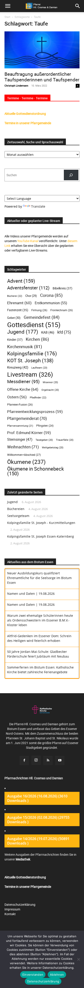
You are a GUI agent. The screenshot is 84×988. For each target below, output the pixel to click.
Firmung (39, 310)
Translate (38, 206)
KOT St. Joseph (30, 360)
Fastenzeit (17, 310)
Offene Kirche (22, 389)
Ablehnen (57, 974)
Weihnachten (23, 447)
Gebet (14, 318)
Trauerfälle (64, 439)
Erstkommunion (51, 303)
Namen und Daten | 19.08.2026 (31, 593)
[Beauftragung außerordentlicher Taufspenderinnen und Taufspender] (42, 49)
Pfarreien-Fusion (20, 404)
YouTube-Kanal (27, 241)
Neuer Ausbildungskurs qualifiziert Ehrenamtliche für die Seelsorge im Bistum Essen (39, 578)
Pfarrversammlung (20, 425)
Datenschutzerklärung (19, 904)
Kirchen (37, 339)
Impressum (12, 909)
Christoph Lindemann (16, 85)
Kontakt (10, 914)
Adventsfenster (28, 287)
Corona (51, 295)
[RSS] (47, 760)
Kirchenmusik (24, 346)
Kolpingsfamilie (32, 353)
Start (7, 17)
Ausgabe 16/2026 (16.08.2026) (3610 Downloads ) (37, 798)
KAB (47, 332)
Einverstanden (32, 974)
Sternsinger (19, 439)
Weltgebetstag (52, 447)
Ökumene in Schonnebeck (35, 471)
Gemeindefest (42, 317)
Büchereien (15, 509)
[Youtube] (59, 760)
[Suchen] (71, 175)
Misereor (50, 382)
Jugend (22, 331)
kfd (64, 332)
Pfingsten (45, 425)
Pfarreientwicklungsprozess (35, 411)
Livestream (30, 374)
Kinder (15, 339)
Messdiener (23, 381)
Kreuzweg (17, 367)
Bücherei (14, 295)
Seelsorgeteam (18, 516)
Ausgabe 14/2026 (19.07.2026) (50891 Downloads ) (38, 841)
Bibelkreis (62, 288)
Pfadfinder (38, 397)
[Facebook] (24, 760)
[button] (77, 6)
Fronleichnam (61, 310)
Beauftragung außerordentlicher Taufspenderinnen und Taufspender (41, 77)
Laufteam (39, 367)
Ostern (17, 397)
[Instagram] (36, 760)
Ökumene (26, 461)
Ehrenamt (19, 302)
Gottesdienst (33, 324)
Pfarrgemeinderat (27, 418)
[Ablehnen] (78, 959)
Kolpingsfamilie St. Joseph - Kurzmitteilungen (41, 523)
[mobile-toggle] (7, 6)
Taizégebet (44, 439)
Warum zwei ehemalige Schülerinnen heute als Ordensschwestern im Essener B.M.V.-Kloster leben (40, 620)
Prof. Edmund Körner (29, 432)
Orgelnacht (50, 389)
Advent (21, 280)
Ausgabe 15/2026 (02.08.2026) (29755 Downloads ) (38, 819)
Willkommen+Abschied (24, 455)
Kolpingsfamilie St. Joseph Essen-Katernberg (40, 536)
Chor (31, 296)
